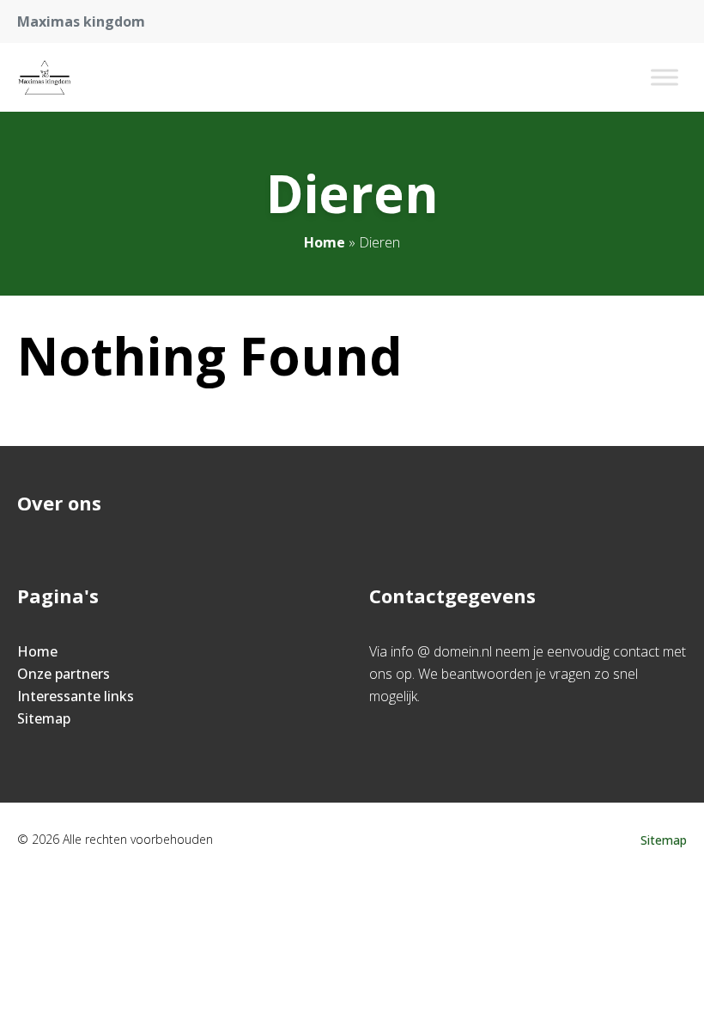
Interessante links (75, 696)
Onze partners (63, 673)
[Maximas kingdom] (44, 77)
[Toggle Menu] (664, 77)
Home (324, 242)
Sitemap (43, 718)
